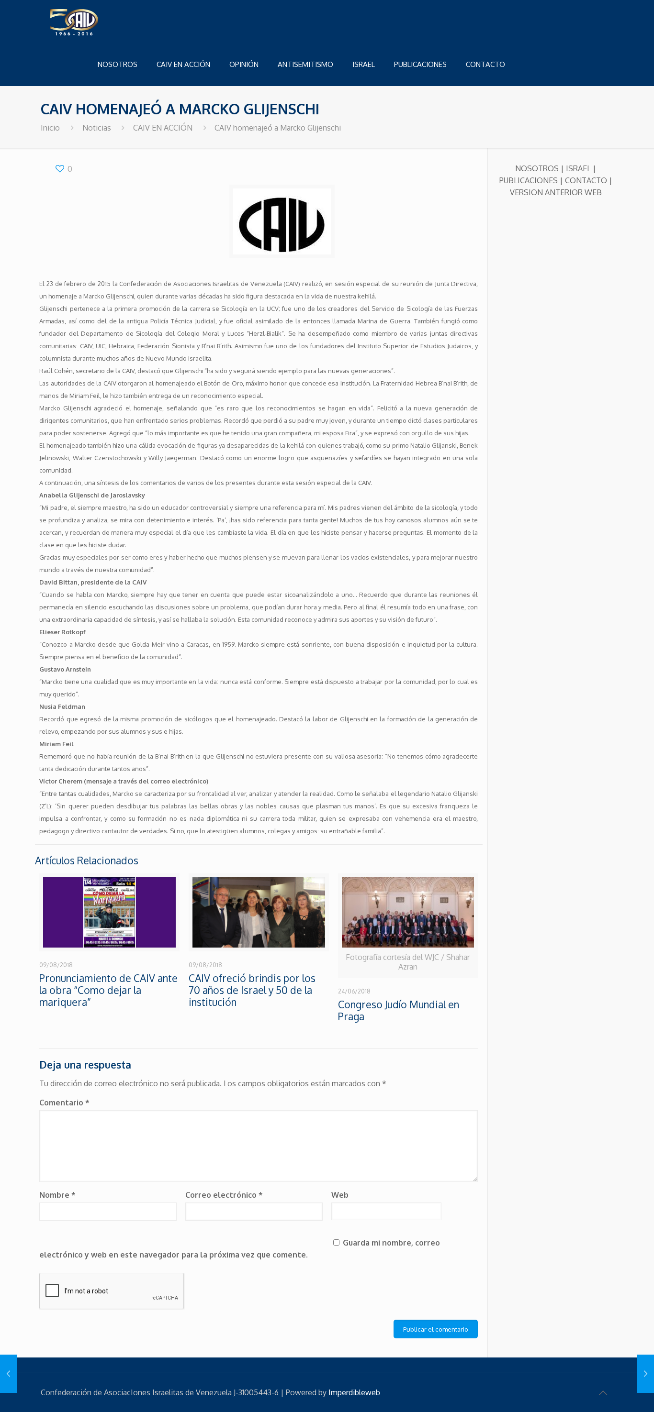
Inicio (50, 127)
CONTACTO (586, 180)
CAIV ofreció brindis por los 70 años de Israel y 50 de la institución (252, 989)
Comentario (64, 1102)
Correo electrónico (224, 1195)
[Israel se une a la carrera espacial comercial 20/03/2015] (645, 1374)
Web (340, 1195)
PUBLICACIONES (528, 180)
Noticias (96, 127)
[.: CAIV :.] (98, 21)
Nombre (57, 1195)
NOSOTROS (537, 168)
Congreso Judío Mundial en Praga (398, 1010)
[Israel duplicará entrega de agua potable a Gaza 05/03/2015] (8, 1374)
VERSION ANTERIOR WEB (556, 192)
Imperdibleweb (354, 1392)
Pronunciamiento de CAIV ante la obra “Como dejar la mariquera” (108, 989)
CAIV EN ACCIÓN (162, 127)
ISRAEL (578, 168)
